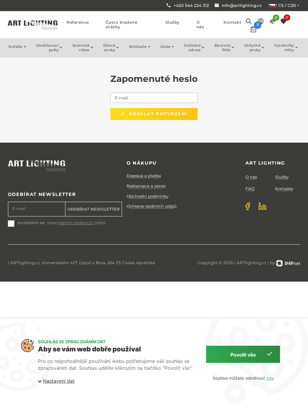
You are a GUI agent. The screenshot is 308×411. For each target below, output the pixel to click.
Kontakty (284, 188)
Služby (172, 22)
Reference (77, 22)
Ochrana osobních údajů (152, 206)
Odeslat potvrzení (156, 113)
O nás (200, 24)
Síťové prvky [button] (109, 47)
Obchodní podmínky (147, 196)
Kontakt (232, 22)
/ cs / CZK (286, 5)
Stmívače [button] (138, 47)
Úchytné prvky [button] (252, 47)
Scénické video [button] (81, 47)
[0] (253, 29)
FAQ (249, 188)
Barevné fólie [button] (222, 47)
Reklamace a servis (146, 186)
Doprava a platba (144, 175)
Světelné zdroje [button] (192, 47)
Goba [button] (165, 47)
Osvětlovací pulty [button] (47, 47)
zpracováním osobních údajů (76, 223)
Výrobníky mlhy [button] (284, 47)
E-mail (121, 97)
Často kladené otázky (121, 24)
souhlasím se (31, 222)
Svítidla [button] (15, 47)
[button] (260, 21)
